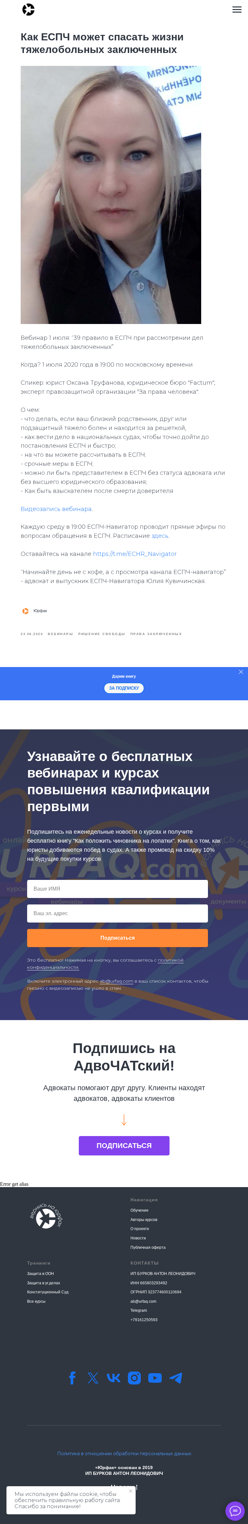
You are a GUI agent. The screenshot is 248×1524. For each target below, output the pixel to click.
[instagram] (134, 1378)
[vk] (114, 1378)
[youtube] (155, 1378)
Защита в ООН (40, 1273)
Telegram (138, 1310)
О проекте (139, 1229)
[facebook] (72, 1378)
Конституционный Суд (47, 1292)
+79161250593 (144, 1320)
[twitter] (93, 1378)
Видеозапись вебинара (56, 509)
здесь (159, 535)
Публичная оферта (148, 1247)
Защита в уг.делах (43, 1283)
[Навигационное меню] (237, 9)
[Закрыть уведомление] (131, 1491)
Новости (138, 1238)
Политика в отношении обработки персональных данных (124, 1453)
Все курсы (36, 1301)
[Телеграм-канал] (176, 1378)
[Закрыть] (241, 671)
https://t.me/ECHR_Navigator (135, 554)
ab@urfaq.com (116, 981)
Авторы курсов (143, 1219)
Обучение (139, 1210)
